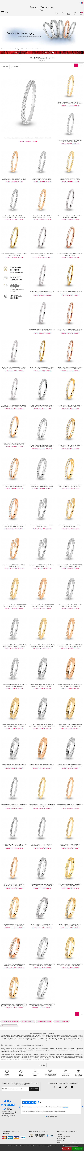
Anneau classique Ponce (10, 1021)
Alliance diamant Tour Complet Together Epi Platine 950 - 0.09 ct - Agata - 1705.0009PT (70, 765)
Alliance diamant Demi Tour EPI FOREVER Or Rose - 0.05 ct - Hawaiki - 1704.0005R (42, 605)
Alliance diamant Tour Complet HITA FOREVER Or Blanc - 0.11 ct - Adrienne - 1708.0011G (42, 846)
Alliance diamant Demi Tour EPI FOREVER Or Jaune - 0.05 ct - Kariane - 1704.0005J (14, 605)
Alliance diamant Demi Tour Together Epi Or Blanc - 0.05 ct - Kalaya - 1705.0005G (42, 685)
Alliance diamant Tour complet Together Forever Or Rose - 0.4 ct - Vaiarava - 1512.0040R (14, 965)
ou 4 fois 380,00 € (45, 528)
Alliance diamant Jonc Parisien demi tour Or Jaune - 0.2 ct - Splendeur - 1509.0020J (70, 405)
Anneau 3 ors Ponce (61, 1021)
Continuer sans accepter (77, 1142)
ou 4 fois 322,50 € (73, 608)
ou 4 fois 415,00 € (73, 449)
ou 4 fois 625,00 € (46, 928)
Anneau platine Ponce (9, 1026)
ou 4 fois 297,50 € (73, 106)
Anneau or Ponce (27, 1021)
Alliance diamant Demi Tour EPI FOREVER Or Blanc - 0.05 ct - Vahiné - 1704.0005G (70, 565)
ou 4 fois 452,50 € (45, 888)
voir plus (65, 1107)
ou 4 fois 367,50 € (45, 968)
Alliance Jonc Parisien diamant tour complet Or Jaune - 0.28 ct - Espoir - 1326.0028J (42, 368)
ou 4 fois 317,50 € (73, 144)
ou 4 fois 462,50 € (73, 768)
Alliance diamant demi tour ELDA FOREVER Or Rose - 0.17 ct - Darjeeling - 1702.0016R (14, 178)
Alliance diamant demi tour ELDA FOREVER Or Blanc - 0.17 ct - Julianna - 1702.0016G (28, 138)
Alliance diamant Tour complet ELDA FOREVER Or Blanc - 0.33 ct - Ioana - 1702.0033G (42, 179)
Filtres (15, 67)
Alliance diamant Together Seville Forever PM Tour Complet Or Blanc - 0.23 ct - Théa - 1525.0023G (42, 1005)
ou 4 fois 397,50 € (17, 371)
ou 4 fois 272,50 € (73, 295)
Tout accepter (77, 1149)
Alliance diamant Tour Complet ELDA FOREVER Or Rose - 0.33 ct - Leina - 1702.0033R (42, 217)
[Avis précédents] (19, 1106)
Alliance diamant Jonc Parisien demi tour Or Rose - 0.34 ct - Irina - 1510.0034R (14, 485)
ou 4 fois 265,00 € (73, 333)
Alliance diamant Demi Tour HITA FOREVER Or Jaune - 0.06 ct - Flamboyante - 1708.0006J (42, 805)
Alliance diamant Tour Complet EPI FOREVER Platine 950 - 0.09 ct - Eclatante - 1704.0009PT (14, 686)
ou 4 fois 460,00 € (73, 728)
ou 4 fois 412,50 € (73, 688)
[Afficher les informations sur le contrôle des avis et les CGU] (16, 1112)
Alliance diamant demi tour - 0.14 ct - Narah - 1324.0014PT (42, 254)
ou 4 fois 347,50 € (45, 409)
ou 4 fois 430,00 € (45, 568)
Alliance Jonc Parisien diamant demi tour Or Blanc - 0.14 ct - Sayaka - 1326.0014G (42, 292)
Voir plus (42, 1065)
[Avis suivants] (82, 1106)
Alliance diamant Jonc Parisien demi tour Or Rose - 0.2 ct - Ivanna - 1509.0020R (14, 443)
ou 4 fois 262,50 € (17, 808)
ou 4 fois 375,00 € (17, 409)
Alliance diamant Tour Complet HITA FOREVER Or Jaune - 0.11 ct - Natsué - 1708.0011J (70, 846)
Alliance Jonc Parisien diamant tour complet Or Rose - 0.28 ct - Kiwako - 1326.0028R (70, 368)
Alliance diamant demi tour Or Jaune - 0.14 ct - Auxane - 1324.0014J (14, 254)
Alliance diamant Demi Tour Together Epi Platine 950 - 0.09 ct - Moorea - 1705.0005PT (42, 725)
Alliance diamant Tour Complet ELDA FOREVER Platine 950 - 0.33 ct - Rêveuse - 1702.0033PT (14, 217)
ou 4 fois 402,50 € (17, 219)
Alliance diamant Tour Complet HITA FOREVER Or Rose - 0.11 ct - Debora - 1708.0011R (14, 886)
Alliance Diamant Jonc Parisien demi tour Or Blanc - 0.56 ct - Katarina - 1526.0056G (42, 485)
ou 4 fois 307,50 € (17, 257)
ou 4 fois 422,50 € (17, 728)
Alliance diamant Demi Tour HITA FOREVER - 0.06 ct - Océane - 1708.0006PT (14, 845)
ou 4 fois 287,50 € (17, 848)
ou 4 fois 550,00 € (46, 488)
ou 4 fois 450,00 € (46, 1008)
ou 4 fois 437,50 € (45, 688)
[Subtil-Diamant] (42, 8)
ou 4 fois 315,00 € (31, 141)
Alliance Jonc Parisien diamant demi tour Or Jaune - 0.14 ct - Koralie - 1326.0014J (70, 292)
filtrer (41, 60)
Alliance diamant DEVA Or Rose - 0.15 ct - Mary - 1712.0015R (14, 565)
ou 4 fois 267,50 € (45, 333)
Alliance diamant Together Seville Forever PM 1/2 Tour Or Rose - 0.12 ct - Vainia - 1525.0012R (14, 1004)
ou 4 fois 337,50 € (73, 219)
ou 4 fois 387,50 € (17, 688)
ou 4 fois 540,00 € (73, 488)
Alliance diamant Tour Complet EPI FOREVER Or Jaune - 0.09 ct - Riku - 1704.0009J (42, 645)
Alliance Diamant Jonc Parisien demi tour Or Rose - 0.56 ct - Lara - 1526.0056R (14, 525)
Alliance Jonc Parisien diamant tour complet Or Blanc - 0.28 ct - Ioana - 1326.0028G (14, 368)
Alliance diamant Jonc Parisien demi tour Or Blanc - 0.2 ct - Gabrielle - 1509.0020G (42, 405)
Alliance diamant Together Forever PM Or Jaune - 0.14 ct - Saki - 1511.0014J (70, 885)
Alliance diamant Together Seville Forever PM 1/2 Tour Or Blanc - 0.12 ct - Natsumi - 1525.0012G (42, 965)
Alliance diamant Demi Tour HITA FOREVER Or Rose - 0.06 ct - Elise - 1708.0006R (70, 805)
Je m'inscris (34, 1089)
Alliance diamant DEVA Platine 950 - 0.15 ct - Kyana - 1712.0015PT (42, 565)
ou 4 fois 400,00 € (46, 449)
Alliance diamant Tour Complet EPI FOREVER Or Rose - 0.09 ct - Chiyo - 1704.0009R (70, 645)
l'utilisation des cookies (71, 1146)
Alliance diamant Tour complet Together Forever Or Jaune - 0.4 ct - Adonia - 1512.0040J (70, 926)
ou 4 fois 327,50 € (17, 608)
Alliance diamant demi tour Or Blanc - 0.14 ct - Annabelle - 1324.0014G (70, 216)
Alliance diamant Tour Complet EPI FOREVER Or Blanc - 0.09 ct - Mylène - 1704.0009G (14, 645)
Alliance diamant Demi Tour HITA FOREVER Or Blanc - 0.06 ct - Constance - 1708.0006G (14, 805)
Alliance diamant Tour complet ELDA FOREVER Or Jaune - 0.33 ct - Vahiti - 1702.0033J (70, 179)
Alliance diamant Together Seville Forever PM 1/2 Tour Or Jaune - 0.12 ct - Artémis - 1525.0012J (70, 965)
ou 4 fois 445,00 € (17, 928)
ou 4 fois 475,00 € (17, 768)
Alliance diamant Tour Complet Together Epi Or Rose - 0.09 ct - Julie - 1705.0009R (42, 765)
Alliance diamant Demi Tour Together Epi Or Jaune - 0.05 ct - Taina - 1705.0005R (70, 685)
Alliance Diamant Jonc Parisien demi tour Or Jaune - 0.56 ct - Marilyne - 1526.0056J (70, 485)
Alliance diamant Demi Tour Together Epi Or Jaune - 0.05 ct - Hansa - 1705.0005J (14, 725)
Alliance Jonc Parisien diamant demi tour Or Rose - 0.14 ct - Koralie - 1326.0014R (70, 330)
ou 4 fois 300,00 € (46, 257)
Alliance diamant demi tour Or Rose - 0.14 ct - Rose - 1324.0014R (70, 254)
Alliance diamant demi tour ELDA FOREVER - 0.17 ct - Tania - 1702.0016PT (70, 140)
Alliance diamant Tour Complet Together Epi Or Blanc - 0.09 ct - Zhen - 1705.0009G (14, 765)
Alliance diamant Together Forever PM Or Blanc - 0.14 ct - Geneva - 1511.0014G (42, 885)
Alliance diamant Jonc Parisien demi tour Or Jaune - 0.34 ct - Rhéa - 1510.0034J (70, 445)
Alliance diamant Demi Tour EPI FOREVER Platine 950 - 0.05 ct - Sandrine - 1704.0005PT (70, 606)
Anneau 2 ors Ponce (44, 1021)
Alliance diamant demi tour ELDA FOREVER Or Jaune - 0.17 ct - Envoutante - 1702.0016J (70, 103)
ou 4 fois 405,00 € (73, 371)
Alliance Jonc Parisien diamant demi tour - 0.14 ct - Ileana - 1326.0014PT (42, 330)
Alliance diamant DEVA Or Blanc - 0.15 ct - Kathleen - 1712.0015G (41, 525)
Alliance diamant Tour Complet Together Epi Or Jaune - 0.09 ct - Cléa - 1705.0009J (70, 725)
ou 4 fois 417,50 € (73, 888)
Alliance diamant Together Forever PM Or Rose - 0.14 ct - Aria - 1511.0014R (14, 925)
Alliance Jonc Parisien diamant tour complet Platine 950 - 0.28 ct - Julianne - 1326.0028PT (14, 405)
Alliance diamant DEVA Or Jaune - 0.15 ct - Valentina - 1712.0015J (70, 525)
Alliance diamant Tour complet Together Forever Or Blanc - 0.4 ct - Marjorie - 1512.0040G (42, 926)
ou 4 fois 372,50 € (73, 181)
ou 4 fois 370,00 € (45, 648)
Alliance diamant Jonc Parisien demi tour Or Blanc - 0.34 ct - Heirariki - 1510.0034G (42, 445)
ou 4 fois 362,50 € (45, 181)
